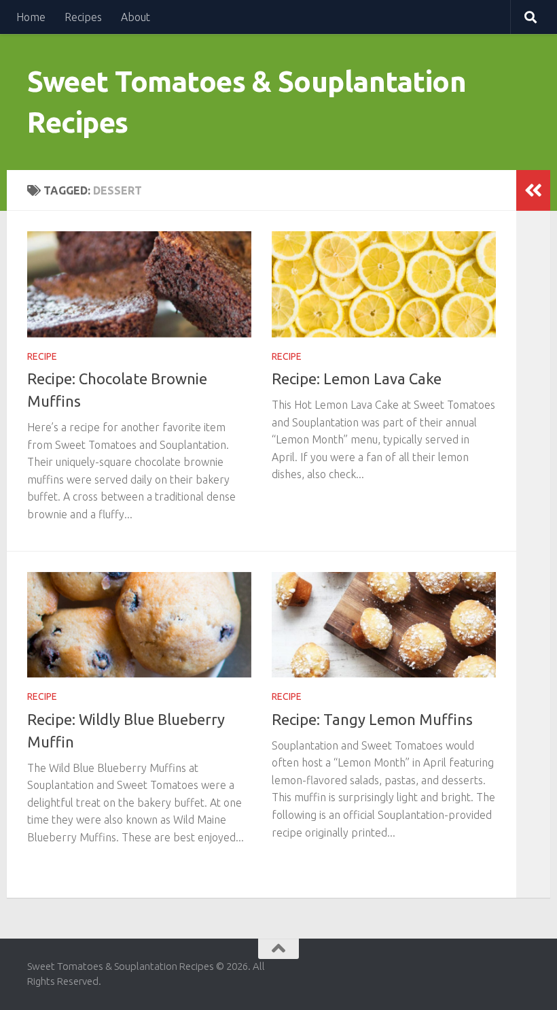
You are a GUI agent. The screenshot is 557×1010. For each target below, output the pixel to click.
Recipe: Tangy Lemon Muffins (372, 719)
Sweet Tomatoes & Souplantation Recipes (246, 101)
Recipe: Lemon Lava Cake (357, 378)
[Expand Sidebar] (533, 190)
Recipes (83, 17)
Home (31, 17)
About (135, 17)
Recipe (42, 356)
